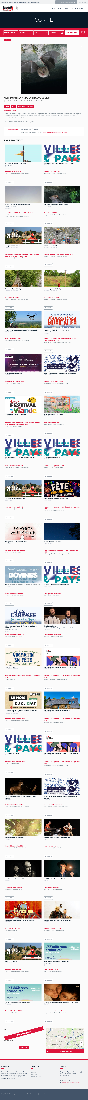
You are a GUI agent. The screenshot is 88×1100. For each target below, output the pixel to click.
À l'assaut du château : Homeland (15, 163)
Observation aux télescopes (53, 542)
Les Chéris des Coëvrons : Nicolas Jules (57, 879)
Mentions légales (43, 1094)
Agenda (59, 8)
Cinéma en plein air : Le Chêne (14, 838)
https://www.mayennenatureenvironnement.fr (56, 132)
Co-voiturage (8, 1041)
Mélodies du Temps (50, 626)
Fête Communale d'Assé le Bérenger (56, 499)
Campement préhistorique (13, 289)
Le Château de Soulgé (12, 753)
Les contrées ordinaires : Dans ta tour (56, 961)
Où (5, 1029)
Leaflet (71, 1048)
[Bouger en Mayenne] (12, 11)
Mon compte (82, 2)
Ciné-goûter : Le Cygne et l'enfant (16, 542)
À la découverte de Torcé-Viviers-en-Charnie (20, 457)
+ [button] (81, 1042)
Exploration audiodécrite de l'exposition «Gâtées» (60, 373)
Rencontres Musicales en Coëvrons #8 (56, 330)
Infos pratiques (80, 8)
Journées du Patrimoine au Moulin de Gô (57, 710)
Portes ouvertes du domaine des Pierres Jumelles (21, 330)
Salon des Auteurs (11, 961)
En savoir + (9, 182)
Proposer (24, 1047)
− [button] (81, 1045)
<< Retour (7, 40)
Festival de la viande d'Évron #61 (15, 414)
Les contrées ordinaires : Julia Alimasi (17, 1002)
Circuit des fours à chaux (52, 457)
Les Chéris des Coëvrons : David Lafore (57, 838)
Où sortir (68, 8)
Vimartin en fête (10, 667)
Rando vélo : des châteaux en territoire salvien (59, 163)
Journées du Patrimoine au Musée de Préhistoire (60, 667)
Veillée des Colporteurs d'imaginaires (17, 204)
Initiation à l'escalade (50, 246)
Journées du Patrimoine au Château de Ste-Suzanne (61, 753)
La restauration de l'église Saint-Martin (56, 585)
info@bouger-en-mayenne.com (70, 1082)
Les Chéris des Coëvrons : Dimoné (16, 879)
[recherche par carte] (83, 32)
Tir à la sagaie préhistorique (53, 289)
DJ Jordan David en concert (14, 373)
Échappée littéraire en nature (53, 414)
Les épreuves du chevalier (13, 246)
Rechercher (72, 32)
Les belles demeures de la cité (15, 499)
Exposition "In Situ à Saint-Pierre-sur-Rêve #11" (20, 920)
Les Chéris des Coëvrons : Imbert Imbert (57, 920)
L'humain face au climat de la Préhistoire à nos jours (61, 1002)
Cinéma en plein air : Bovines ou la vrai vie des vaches (22, 585)
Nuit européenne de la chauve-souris (56, 204)
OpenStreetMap (80, 1048)
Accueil (52, 8)
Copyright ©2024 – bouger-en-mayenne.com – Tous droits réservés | (20, 1094)
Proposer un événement (66, 2)
